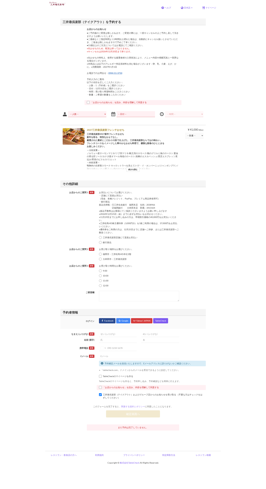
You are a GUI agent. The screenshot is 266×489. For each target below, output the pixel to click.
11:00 (105, 280)
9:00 (105, 270)
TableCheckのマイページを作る (118, 376)
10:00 (105, 275)
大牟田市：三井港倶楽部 (115, 259)
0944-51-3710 (115, 73)
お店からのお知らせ (96, 29)
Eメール (87, 356)
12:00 (105, 285)
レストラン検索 (203, 455)
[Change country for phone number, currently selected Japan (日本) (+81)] (103, 348)
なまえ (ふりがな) (82, 334)
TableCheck (160, 320)
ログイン (90, 321)
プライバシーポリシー (134, 455)
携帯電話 (86, 348)
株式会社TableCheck (129, 462)
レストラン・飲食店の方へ (64, 455)
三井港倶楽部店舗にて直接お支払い (120, 237)
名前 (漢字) (89, 339)
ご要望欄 (90, 292)
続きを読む (133, 169)
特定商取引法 (168, 455)
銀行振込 (107, 242)
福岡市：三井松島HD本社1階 (117, 254)
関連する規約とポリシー (133, 406)
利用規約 (99, 455)
